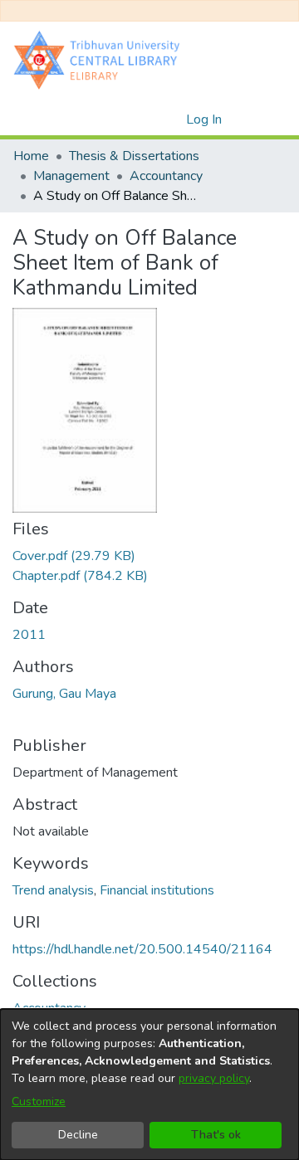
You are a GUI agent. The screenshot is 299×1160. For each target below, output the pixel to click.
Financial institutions (157, 890)
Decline (78, 1135)
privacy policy (214, 1078)
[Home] (100, 59)
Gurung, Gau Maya (64, 694)
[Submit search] (146, 119)
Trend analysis (53, 890)
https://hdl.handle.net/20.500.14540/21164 (142, 949)
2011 (29, 635)
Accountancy (166, 176)
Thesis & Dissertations (134, 156)
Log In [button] (204, 119)
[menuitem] (170, 119)
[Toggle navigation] (263, 119)
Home (31, 156)
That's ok (216, 1135)
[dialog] (149, 1084)
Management (71, 176)
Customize (39, 1101)
